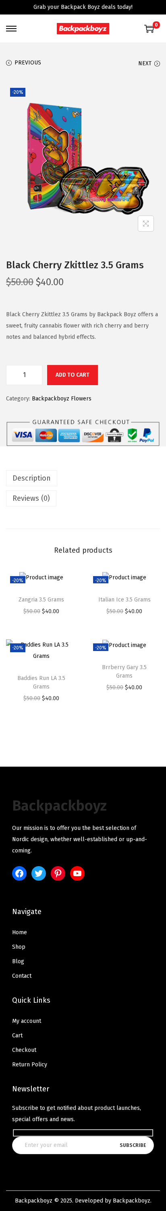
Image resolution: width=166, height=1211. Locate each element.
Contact (21, 976)
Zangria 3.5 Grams (41, 599)
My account (26, 1021)
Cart (17, 1035)
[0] (149, 28)
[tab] (83, 478)
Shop (18, 947)
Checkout (24, 1050)
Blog (18, 961)
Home (19, 932)
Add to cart (72, 374)
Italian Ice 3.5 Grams (124, 599)
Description (31, 478)
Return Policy (29, 1064)
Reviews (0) (31, 498)
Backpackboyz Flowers (61, 398)
